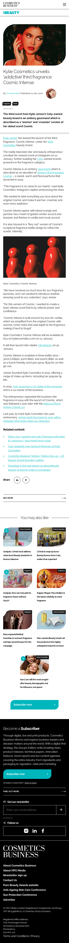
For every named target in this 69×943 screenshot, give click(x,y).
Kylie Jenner (10, 138)
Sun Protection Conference (20, 894)
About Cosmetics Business (19, 865)
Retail (15, 103)
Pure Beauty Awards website (21, 885)
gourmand (44, 169)
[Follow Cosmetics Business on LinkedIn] (34, 831)
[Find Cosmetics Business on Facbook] (42, 831)
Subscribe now (23, 704)
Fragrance (7, 103)
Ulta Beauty (45, 345)
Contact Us (10, 880)
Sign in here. (31, 783)
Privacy (35, 936)
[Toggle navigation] (64, 4)
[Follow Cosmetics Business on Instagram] (26, 831)
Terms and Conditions (16, 936)
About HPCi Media (14, 870)
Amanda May (12, 93)
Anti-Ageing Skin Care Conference (24, 889)
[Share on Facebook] (26, 480)
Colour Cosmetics (25, 529)
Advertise (9, 899)
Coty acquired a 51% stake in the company (37, 386)
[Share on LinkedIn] (17, 480)
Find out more (11, 791)
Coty (40, 158)
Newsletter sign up (15, 875)
